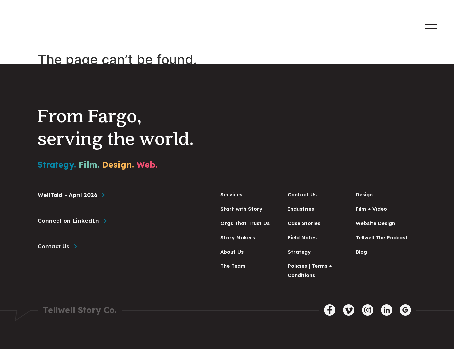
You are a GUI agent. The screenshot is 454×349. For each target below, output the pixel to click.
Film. (89, 164)
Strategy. (57, 164)
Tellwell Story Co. (80, 310)
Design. (118, 164)
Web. (147, 164)
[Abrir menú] (431, 28)
